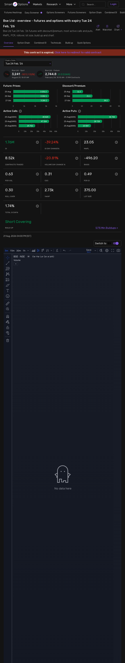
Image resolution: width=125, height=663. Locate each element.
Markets (37, 4)
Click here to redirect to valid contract (78, 52)
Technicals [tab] (56, 43)
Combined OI (111, 12)
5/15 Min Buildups (106, 227)
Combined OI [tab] (40, 43)
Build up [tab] (69, 43)
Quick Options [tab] (84, 43)
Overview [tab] (8, 43)
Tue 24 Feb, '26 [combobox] (14, 63)
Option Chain (95, 12)
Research (52, 4)
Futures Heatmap (13, 12)
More (69, 4)
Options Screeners (56, 12)
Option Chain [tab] (23, 43)
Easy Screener (32, 12)
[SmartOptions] (17, 4)
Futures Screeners (77, 12)
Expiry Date (11, 60)
